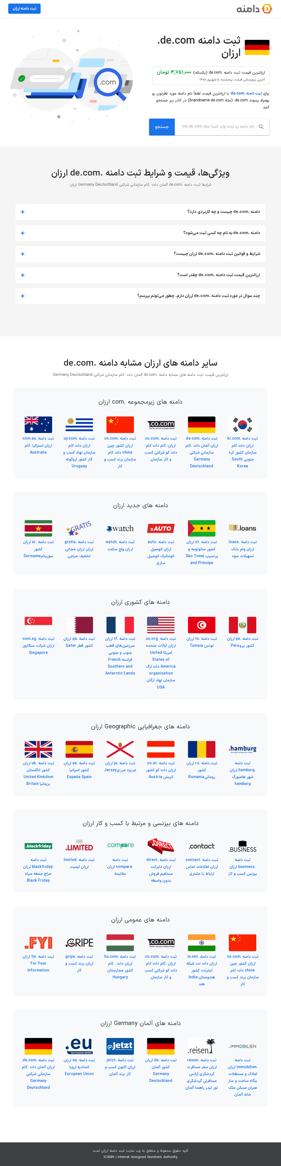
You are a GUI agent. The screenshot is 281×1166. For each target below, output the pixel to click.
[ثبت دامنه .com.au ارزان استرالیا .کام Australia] (38, 420)
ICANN (109, 1157)
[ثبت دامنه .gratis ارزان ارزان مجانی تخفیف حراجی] (79, 523)
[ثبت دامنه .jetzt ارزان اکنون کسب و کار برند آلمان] (120, 1041)
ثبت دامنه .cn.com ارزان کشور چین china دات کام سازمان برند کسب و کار (120, 452)
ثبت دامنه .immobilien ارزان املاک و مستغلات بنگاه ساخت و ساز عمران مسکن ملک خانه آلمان (243, 1077)
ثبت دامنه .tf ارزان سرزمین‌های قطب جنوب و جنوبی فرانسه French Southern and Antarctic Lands (120, 656)
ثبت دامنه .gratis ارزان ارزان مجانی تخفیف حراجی (79, 549)
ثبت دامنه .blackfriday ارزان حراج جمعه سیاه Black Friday (38, 870)
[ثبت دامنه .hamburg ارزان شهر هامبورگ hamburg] (242, 744)
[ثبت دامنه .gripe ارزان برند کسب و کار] (79, 938)
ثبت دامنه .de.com (246, 93)
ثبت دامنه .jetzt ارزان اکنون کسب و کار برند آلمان (120, 1067)
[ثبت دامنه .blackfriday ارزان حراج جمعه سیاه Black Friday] (38, 841)
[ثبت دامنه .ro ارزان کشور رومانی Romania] (201, 744)
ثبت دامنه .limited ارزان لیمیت (79, 863)
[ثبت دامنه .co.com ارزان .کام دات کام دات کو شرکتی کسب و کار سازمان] (161, 420)
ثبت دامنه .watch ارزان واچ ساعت (120, 545)
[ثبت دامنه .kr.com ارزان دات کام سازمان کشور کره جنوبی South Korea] (242, 420)
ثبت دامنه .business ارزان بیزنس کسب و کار (242, 867)
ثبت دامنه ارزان (113, 1151)
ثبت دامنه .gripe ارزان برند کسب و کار (79, 963)
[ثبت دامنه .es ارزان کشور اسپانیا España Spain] (79, 744)
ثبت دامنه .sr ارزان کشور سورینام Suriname (38, 549)
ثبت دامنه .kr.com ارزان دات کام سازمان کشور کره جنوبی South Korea (242, 452)
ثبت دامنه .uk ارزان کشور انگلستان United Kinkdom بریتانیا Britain (38, 773)
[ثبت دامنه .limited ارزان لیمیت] (79, 841)
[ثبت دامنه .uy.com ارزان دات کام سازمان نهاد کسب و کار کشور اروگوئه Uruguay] (79, 420)
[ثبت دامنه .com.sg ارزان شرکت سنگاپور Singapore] (38, 620)
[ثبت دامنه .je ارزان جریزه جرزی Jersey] (120, 744)
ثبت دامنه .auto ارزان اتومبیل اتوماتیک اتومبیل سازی (160, 552)
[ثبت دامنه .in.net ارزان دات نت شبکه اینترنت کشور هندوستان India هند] (201, 938)
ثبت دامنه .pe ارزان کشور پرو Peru (242, 642)
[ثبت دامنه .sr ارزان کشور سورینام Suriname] (38, 523)
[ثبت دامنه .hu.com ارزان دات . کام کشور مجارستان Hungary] (120, 938)
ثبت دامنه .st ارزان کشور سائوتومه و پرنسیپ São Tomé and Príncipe (202, 552)
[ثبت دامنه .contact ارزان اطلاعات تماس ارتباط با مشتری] (201, 841)
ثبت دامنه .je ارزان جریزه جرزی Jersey (120, 766)
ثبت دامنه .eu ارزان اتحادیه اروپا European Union (79, 1067)
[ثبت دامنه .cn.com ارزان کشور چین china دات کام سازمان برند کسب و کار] (120, 420)
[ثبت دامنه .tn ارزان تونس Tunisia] (201, 620)
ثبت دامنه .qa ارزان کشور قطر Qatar (79, 642)
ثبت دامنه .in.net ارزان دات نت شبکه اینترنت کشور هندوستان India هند (201, 970)
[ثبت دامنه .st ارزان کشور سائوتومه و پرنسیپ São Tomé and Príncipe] (201, 523)
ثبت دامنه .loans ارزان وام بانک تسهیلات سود (243, 549)
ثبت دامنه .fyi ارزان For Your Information (38, 963)
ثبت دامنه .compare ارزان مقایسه (120, 867)
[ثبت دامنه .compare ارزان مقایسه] (120, 841)
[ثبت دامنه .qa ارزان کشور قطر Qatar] (79, 620)
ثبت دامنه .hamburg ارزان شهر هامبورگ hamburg (243, 773)
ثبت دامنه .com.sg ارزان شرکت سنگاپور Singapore (38, 646)
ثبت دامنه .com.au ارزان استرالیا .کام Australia (38, 445)
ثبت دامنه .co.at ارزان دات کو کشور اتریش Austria (161, 770)
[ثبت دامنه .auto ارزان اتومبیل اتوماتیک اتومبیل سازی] (161, 523)
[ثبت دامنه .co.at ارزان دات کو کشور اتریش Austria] (161, 744)
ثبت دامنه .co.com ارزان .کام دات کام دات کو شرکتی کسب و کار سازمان (161, 449)
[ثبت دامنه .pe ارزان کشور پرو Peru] (242, 620)
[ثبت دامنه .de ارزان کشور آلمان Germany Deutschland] (161, 1041)
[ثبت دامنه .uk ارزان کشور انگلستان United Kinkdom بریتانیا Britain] (38, 744)
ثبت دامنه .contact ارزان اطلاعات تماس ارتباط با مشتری (202, 867)
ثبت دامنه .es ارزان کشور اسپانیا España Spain (79, 770)
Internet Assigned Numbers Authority (147, 1157)
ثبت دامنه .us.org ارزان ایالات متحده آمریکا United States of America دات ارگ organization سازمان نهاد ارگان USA (161, 663)
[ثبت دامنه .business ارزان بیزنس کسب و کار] (242, 841)
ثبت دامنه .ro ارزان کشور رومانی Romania (201, 770)
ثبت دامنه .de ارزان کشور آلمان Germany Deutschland (161, 1070)
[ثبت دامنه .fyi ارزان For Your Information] (38, 938)
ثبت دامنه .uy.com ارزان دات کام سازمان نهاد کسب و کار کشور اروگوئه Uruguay (79, 452)
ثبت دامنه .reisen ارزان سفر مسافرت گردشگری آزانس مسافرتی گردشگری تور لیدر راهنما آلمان (202, 1074)
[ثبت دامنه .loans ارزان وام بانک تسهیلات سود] (242, 523)
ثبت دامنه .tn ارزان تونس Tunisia (201, 642)
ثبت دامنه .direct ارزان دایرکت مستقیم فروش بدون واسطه (161, 870)
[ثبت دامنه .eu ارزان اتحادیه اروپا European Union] (79, 1041)
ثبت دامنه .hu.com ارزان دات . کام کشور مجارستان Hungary (120, 967)
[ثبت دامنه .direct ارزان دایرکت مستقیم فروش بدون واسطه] (161, 841)
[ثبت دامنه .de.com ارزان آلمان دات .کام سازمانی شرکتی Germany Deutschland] (201, 420)
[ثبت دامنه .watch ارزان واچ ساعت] (120, 523)
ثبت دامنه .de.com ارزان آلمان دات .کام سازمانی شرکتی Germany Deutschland (202, 452)
